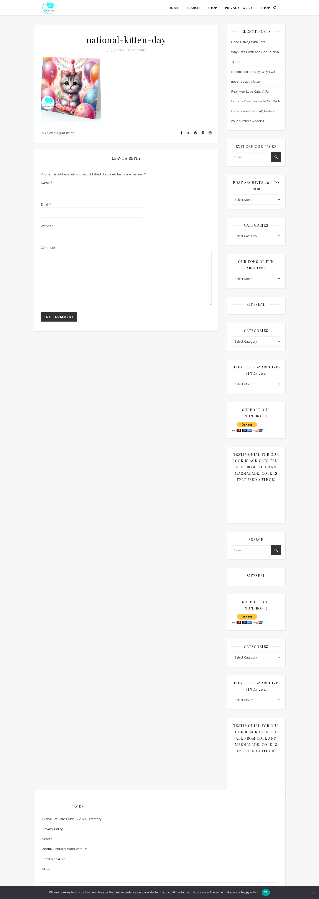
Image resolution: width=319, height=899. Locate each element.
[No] (313, 892)
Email (46, 204)
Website (47, 226)
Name (46, 182)
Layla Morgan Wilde (59, 133)
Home (173, 7)
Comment (48, 247)
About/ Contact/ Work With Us (64, 849)
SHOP (212, 7)
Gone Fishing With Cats (248, 42)
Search (193, 7)
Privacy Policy (239, 7)
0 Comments (136, 50)
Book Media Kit (53, 859)
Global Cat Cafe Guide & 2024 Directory (72, 819)
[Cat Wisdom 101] (48, 7)
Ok (266, 892)
